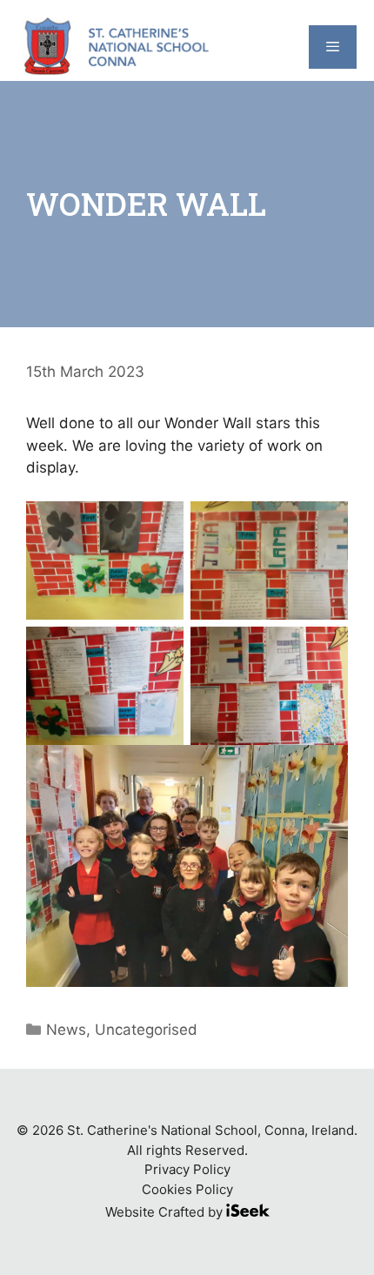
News (66, 1029)
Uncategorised (146, 1029)
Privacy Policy (187, 1169)
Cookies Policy (187, 1189)
